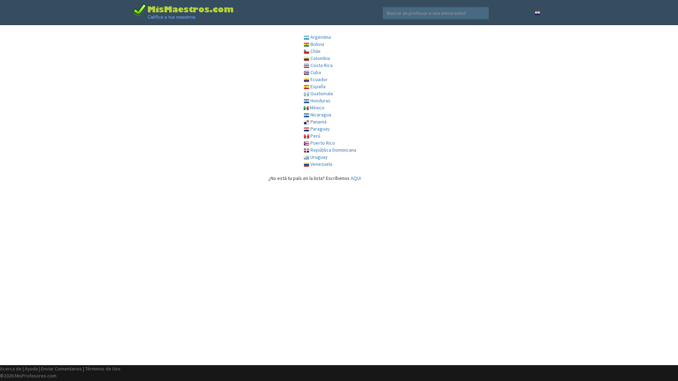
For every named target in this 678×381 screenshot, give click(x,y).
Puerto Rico (322, 143)
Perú (314, 136)
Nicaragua (320, 114)
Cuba (315, 72)
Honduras (320, 100)
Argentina (320, 37)
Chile (315, 51)
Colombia (319, 58)
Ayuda (31, 368)
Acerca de (11, 368)
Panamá (318, 122)
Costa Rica (321, 65)
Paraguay (319, 129)
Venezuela (320, 164)
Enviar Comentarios (61, 368)
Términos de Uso (102, 368)
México (317, 107)
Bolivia (316, 44)
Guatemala (321, 93)
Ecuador (318, 79)
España (317, 86)
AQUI (356, 178)
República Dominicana (332, 150)
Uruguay (318, 157)
